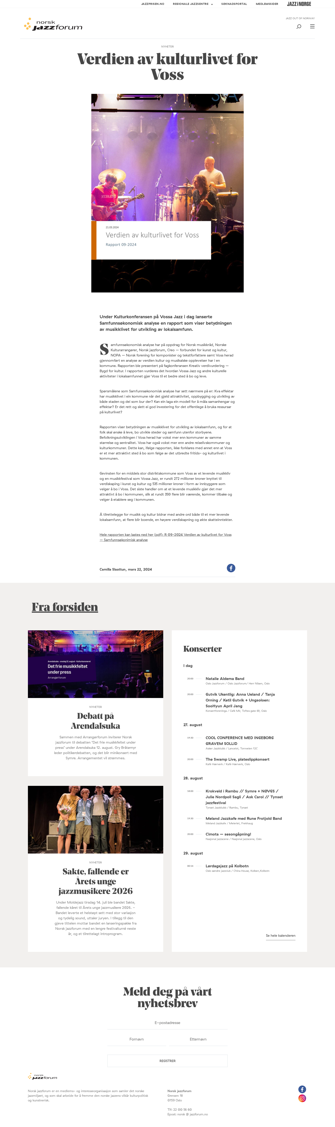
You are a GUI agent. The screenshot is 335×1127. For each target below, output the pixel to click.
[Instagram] (302, 1101)
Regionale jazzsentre (190, 4)
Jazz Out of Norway (300, 18)
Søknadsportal (234, 4)
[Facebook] (302, 1092)
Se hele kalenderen (280, 935)
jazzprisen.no (152, 4)
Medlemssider (267, 4)
